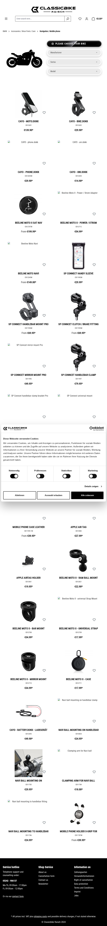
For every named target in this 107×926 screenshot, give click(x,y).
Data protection (81, 884)
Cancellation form (46, 876)
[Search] (67, 19)
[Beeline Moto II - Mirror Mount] (28, 662)
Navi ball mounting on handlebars (28, 780)
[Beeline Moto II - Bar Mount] (28, 611)
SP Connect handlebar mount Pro (28, 324)
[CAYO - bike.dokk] (78, 104)
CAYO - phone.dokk (28, 172)
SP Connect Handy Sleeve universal (78, 273)
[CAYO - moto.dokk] (28, 104)
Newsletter (43, 884)
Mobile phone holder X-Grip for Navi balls (78, 831)
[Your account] (86, 19)
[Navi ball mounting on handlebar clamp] (78, 712)
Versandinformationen (84, 876)
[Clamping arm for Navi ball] (78, 763)
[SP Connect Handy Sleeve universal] (78, 256)
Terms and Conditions (84, 887)
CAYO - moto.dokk (28, 121)
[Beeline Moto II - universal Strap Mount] (78, 611)
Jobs (76, 895)
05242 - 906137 (10, 880)
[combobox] (40, 19)
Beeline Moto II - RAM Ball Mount (78, 577)
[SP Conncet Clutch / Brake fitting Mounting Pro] (78, 307)
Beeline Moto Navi (28, 273)
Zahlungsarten (80, 872)
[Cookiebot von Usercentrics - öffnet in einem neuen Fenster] (91, 428)
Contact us (43, 880)
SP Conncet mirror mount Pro (28, 374)
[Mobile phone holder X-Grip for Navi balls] (78, 814)
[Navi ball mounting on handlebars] (28, 763)
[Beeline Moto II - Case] (78, 662)
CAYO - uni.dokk (78, 172)
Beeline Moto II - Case (78, 679)
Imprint (77, 891)
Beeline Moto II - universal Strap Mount (78, 628)
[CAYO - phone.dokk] (28, 154)
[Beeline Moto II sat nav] (28, 205)
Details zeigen (91, 486)
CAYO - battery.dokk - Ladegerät (28, 729)
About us (42, 872)
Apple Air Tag (79, 527)
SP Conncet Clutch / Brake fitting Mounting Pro (78, 324)
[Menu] (6, 18)
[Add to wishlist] (44, 113)
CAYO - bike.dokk (78, 121)
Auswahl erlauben (53, 495)
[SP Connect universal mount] (78, 408)
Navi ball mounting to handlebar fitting (28, 831)
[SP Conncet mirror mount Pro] (28, 357)
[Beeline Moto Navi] (28, 256)
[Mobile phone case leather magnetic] (28, 509)
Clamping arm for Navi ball (78, 780)
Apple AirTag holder (28, 577)
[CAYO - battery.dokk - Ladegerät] (28, 712)
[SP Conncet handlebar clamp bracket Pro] (78, 357)
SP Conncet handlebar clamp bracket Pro (78, 375)
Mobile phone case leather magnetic (29, 527)
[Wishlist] (80, 19)
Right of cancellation (83, 880)
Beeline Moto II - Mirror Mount (28, 679)
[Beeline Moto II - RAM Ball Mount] (78, 560)
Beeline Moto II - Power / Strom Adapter (78, 223)
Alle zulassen (87, 495)
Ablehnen (19, 495)
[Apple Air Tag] (78, 509)
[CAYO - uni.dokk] (78, 154)
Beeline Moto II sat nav (28, 222)
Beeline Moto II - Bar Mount (29, 628)
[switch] (40, 476)
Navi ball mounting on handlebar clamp (79, 730)
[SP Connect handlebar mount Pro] (28, 307)
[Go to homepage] (53, 10)
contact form (18, 896)
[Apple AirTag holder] (28, 560)
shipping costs (40, 916)
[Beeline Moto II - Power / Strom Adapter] (78, 205)
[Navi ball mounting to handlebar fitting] (28, 814)
